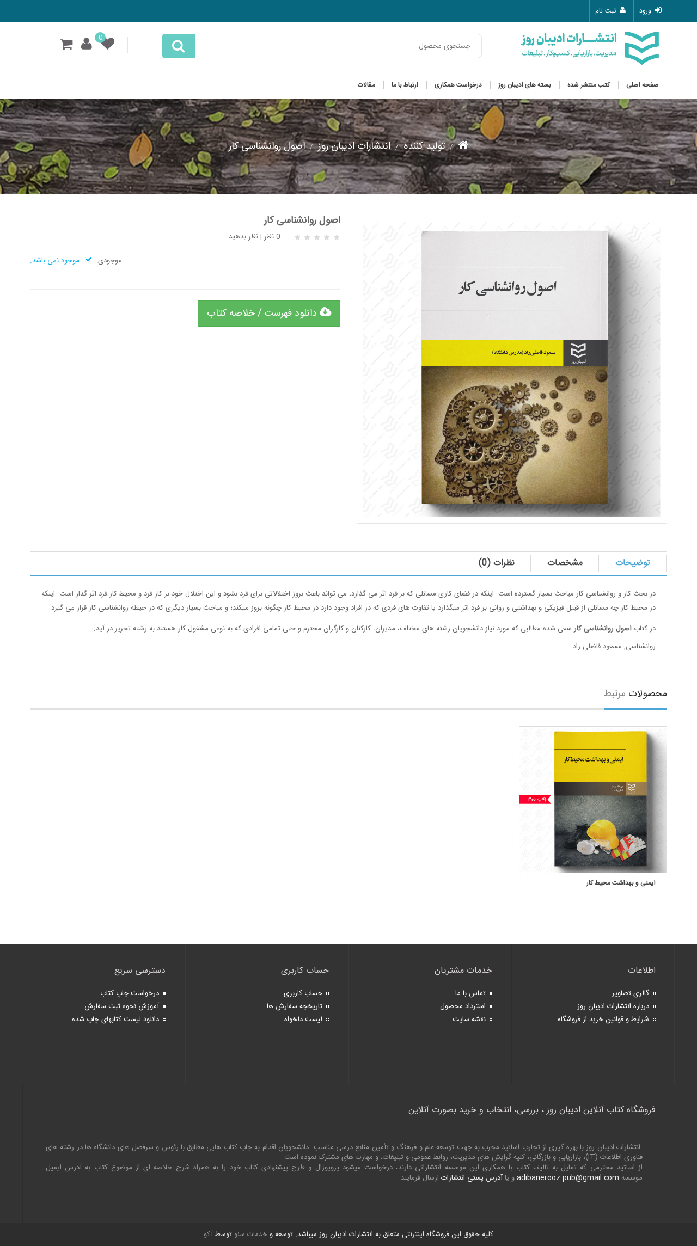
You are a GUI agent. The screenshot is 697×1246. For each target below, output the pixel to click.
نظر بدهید (243, 237)
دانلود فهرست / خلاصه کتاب (263, 313)
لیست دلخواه (303, 1020)
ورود (645, 10)
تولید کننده (424, 146)
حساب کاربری (303, 993)
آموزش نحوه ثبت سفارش (121, 1006)
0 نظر (272, 237)
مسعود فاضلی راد (597, 647)
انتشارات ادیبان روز (354, 146)
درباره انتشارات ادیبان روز (613, 1006)
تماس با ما (470, 993)
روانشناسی (641, 647)
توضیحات (632, 563)
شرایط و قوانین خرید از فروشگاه (603, 1020)
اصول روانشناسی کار (267, 146)
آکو (208, 1235)
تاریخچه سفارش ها (294, 1006)
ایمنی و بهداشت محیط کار (621, 882)
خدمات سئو (250, 1235)
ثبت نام (605, 10)
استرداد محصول (463, 1006)
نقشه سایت (469, 1020)
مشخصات (565, 563)
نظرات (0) (497, 563)
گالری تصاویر (630, 993)
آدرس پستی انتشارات (472, 1178)
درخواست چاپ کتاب (129, 993)
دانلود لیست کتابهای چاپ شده (115, 1020)
